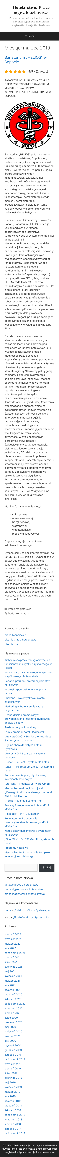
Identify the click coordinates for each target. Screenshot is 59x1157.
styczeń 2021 (13, 989)
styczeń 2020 (13, 1045)
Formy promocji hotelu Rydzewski (25, 732)
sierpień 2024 (13, 934)
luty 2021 (10, 985)
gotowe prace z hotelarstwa (21, 884)
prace (8, 910)
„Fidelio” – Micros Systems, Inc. (23, 800)
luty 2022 (10, 948)
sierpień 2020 (13, 1013)
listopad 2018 (13, 1110)
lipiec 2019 (11, 1073)
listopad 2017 (13, 1128)
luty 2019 (10, 1096)
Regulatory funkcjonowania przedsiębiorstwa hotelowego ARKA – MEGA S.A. (27, 822)
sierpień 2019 (13, 1068)
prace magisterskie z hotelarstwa (25, 893)
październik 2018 (15, 1114)
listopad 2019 (13, 1054)
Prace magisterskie (19, 608)
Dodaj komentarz (18, 613)
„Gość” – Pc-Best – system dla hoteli (27, 762)
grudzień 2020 (13, 994)
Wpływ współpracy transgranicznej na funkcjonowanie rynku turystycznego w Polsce (28, 664)
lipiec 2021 (11, 962)
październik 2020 (15, 1003)
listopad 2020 (13, 999)
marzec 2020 (13, 1036)
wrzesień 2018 (13, 1119)
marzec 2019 (12, 1091)
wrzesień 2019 (13, 1064)
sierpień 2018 (13, 1124)
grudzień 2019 (13, 1050)
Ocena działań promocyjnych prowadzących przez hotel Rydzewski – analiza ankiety (28, 718)
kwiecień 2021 (13, 975)
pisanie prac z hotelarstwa (20, 639)
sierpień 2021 (13, 957)
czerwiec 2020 (13, 1022)
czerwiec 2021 (13, 966)
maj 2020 (10, 1026)
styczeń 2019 (13, 1101)
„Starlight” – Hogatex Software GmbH (27, 783)
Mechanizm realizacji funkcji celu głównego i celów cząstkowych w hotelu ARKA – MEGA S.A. (29, 792)
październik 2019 (15, 1059)
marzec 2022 (12, 943)
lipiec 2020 (11, 1017)
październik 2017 (15, 1133)
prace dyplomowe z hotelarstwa (24, 889)
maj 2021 (10, 971)
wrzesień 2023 (14, 938)
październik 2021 (15, 952)
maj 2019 (10, 1082)
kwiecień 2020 (13, 1031)
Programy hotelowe (16, 847)
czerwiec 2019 (13, 1077)
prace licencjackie (15, 635)
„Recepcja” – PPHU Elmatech (22, 813)
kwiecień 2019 (13, 1087)
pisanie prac (12, 644)
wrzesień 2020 (14, 1008)
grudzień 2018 (13, 1105)
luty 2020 (10, 1040)
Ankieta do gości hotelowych (22, 727)
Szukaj (47, 867)
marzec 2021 (12, 980)
